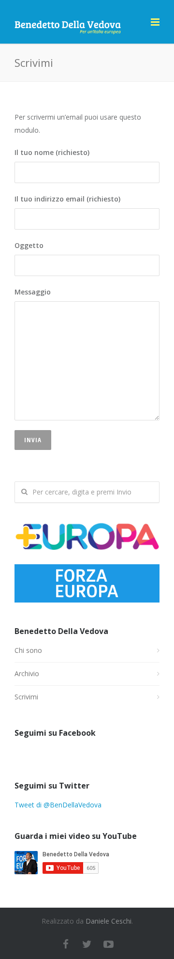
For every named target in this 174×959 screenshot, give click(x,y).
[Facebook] (65, 944)
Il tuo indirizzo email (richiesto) (67, 198)
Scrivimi (26, 696)
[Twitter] (87, 944)
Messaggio (32, 291)
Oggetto (29, 245)
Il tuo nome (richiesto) (51, 152)
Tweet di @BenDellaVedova (58, 804)
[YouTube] (108, 944)
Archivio (26, 673)
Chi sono (28, 650)
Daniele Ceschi (108, 921)
